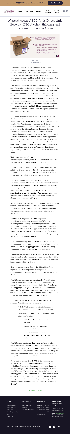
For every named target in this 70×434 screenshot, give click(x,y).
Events (38, 11)
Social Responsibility (12, 411)
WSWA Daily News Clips (28, 409)
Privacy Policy (36, 426)
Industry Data (57, 11)
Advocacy (29, 11)
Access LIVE (10, 409)
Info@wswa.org (60, 413)
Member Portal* (41, 414)
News (64, 11)
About (20, 11)
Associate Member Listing (43, 411)
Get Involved (47, 11)
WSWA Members (11, 407)
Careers (9, 414)
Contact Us (10, 416)
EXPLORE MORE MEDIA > (35, 390)
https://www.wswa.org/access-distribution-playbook (18, 1)
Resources (24, 407)
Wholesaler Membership (43, 407)
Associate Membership (43, 409)
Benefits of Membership (43, 405)
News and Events (26, 405)
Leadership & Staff (12, 405)
